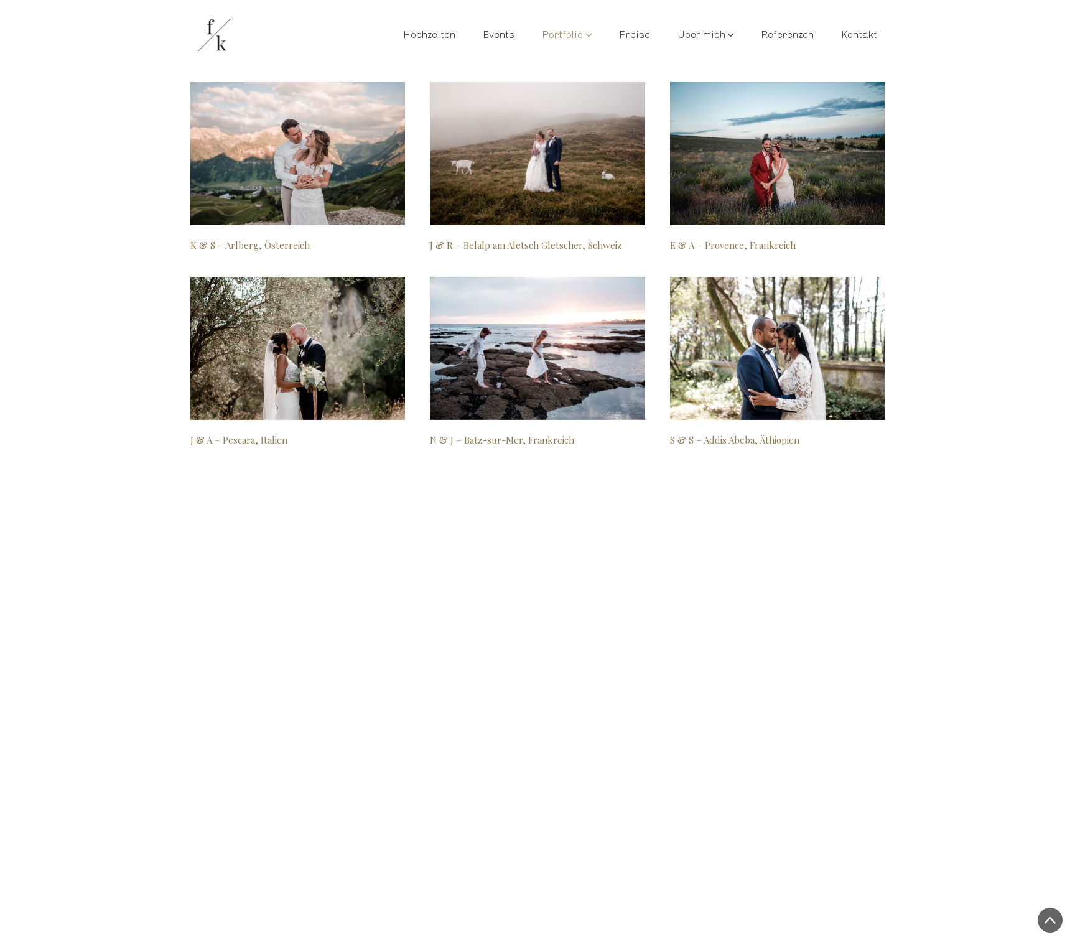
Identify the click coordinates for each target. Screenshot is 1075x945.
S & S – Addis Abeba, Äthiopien (734, 440)
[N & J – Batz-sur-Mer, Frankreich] (537, 348)
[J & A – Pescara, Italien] (297, 348)
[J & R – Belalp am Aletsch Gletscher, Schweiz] (537, 153)
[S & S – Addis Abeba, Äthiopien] (777, 348)
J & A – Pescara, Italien (238, 440)
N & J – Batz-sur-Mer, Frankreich (502, 440)
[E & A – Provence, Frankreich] (777, 153)
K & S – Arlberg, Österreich (250, 245)
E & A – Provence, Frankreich (733, 245)
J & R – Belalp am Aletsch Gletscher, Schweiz (526, 245)
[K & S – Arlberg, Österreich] (297, 153)
